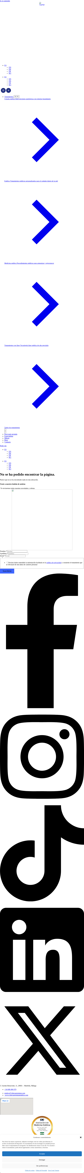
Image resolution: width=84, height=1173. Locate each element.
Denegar (42, 1160)
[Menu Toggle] (6, 90)
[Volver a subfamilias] (5, 432)
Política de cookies (30, 1170)
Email (2, 556)
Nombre (3, 551)
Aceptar (42, 1154)
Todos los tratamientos (12, 428)
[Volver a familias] (5, 430)
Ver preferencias (42, 1166)
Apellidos (4, 553)
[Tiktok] (42, 901)
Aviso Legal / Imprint (53, 1170)
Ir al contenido (5, 1)
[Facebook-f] (42, 708)
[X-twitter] (42, 1082)
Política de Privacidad (41, 1170)
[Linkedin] (42, 997)
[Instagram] (42, 804)
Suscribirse (7, 571)
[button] (81, 1137)
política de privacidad (53, 563)
